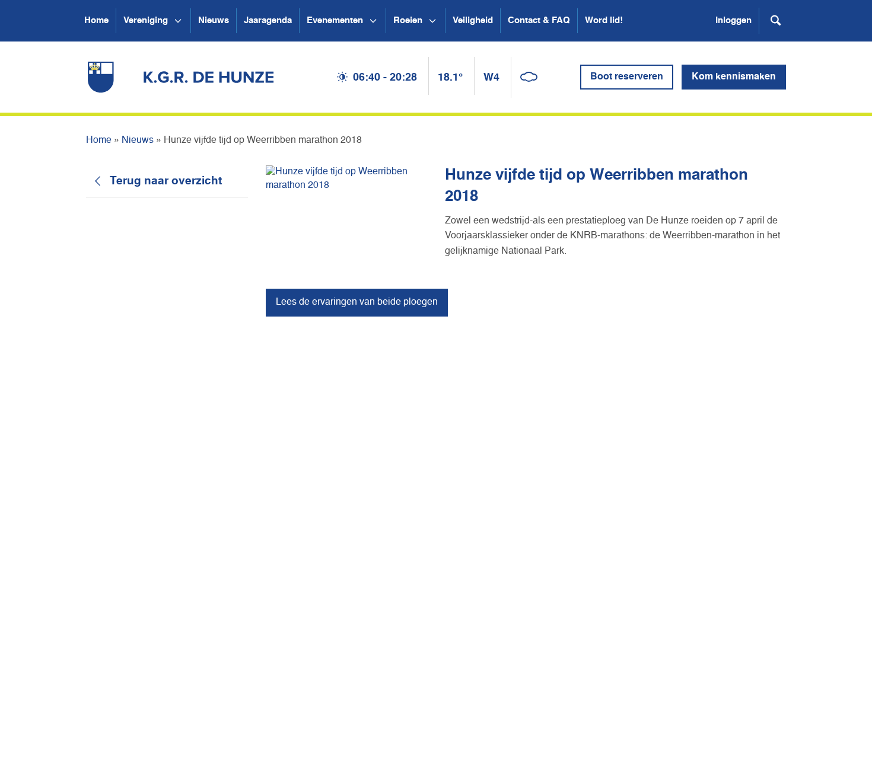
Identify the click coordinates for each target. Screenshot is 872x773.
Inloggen (733, 20)
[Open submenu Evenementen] (373, 20)
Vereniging (145, 20)
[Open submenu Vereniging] (178, 20)
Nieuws (213, 20)
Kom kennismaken (734, 77)
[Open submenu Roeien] (432, 20)
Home (96, 20)
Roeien (407, 20)
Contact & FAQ (539, 20)
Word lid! (604, 20)
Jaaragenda (268, 20)
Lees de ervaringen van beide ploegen (357, 302)
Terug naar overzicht (166, 181)
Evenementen (335, 20)
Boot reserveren (626, 77)
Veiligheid (473, 20)
